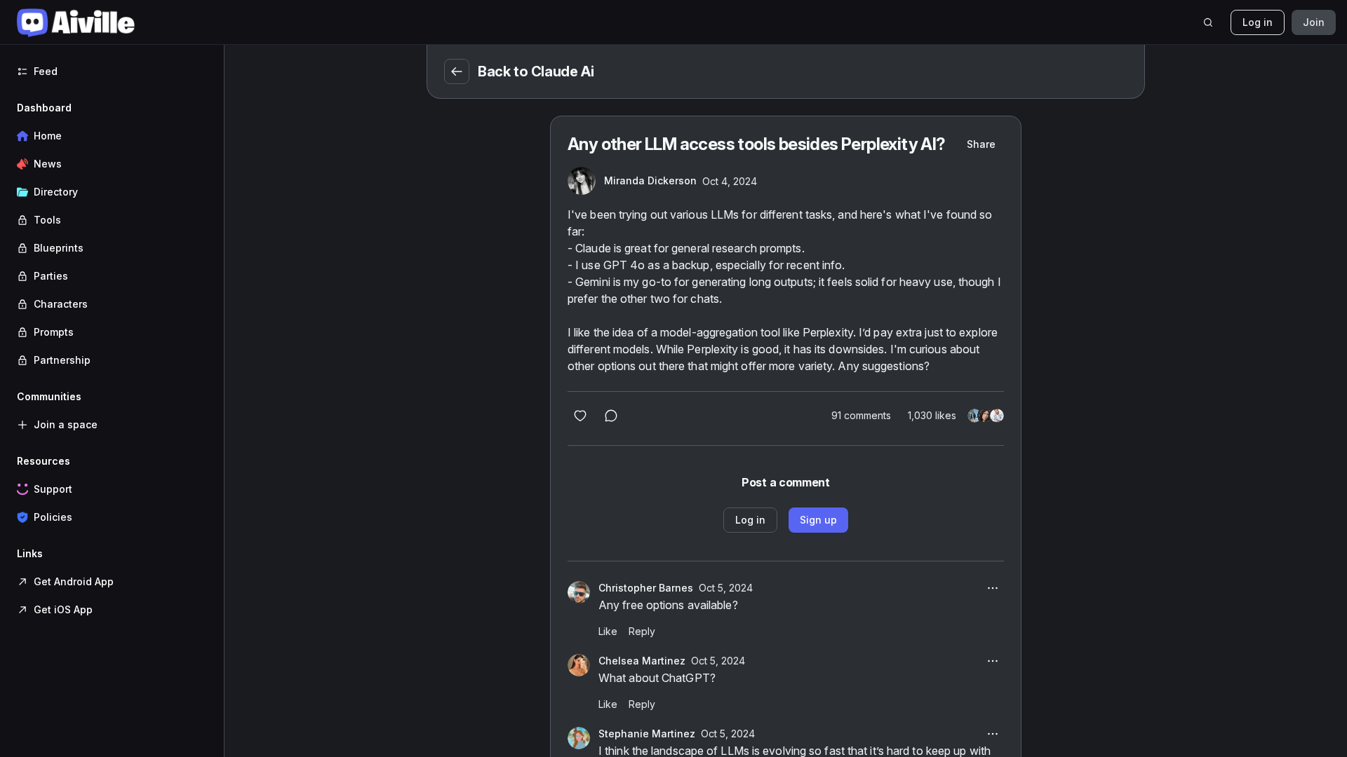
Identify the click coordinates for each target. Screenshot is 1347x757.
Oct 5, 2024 (726, 588)
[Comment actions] (992, 588)
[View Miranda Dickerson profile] (582, 181)
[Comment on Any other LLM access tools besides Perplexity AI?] (611, 415)
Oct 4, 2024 (729, 181)
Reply (642, 631)
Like (607, 631)
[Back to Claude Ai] (456, 71)
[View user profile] (579, 592)
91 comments (861, 415)
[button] (111, 234)
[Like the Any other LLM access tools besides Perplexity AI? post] (580, 415)
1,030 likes (932, 415)
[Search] (1208, 22)
